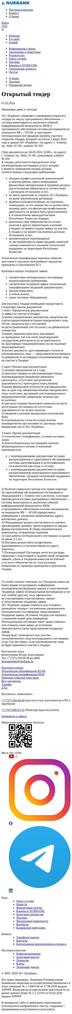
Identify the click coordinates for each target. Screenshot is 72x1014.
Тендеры (14, 62)
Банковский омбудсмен (30, 927)
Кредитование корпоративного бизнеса (41, 944)
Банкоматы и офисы (14, 716)
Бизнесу (14, 13)
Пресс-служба (17, 58)
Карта (5, 22)
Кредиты (22, 940)
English (13, 42)
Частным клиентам (21, 9)
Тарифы (6, 684)
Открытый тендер (20, 85)
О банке (14, 16)
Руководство (17, 55)
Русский (14, 39)
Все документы (11, 681)
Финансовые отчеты (29, 907)
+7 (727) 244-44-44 (13, 700)
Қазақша (14, 35)
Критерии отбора (12, 667)
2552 (4, 26)
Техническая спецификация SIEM (22, 674)
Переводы (22, 960)
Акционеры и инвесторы (25, 52)
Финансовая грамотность (32, 921)
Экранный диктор (27, 967)
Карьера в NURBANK (23, 65)
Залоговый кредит (27, 957)
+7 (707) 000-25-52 (13, 710)
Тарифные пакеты (27, 937)
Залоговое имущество (30, 914)
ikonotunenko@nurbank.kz (17, 661)
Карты (20, 963)
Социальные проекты (22, 68)
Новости (21, 904)
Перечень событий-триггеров (20, 677)
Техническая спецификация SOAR (23, 671)
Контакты (22, 924)
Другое (13, 72)
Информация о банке (22, 48)
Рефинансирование (28, 953)
